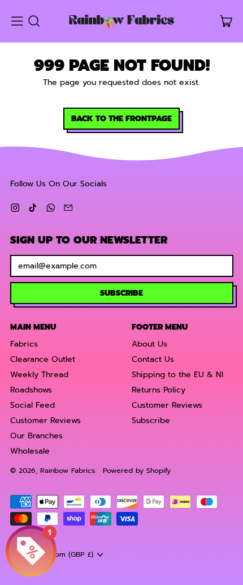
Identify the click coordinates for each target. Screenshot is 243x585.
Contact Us (153, 359)
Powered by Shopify (137, 470)
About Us (149, 344)
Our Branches (36, 436)
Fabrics (24, 344)
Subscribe (151, 420)
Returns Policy (158, 390)
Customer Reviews (45, 420)
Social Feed (32, 405)
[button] (34, 21)
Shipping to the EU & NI (177, 375)
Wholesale (30, 451)
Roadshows (31, 390)
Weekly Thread (39, 375)
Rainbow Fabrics (67, 470)
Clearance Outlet (42, 359)
